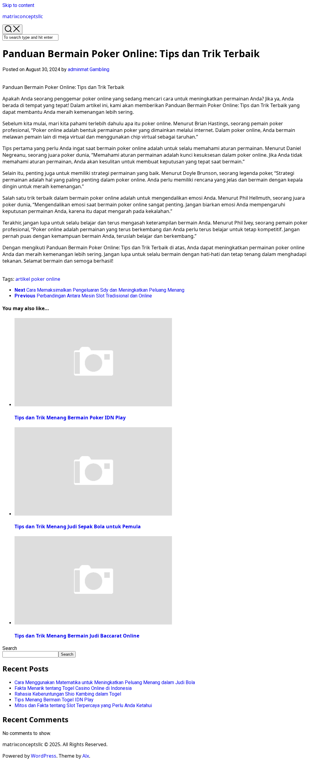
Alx (85, 756)
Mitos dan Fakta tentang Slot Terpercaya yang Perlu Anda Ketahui (83, 705)
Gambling (99, 69)
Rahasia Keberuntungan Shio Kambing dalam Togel (68, 694)
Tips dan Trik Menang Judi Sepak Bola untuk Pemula (78, 526)
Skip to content (18, 5)
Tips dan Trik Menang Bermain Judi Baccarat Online (77, 635)
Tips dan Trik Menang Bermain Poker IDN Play (70, 417)
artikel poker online (37, 279)
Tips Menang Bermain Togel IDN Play (54, 700)
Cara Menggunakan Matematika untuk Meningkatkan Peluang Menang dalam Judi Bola (105, 682)
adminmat (78, 69)
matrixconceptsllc (22, 16)
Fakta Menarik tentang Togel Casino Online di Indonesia (73, 688)
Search (9, 648)
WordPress (43, 756)
